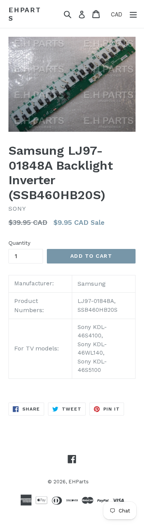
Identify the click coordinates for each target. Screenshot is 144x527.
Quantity (19, 243)
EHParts (24, 14)
